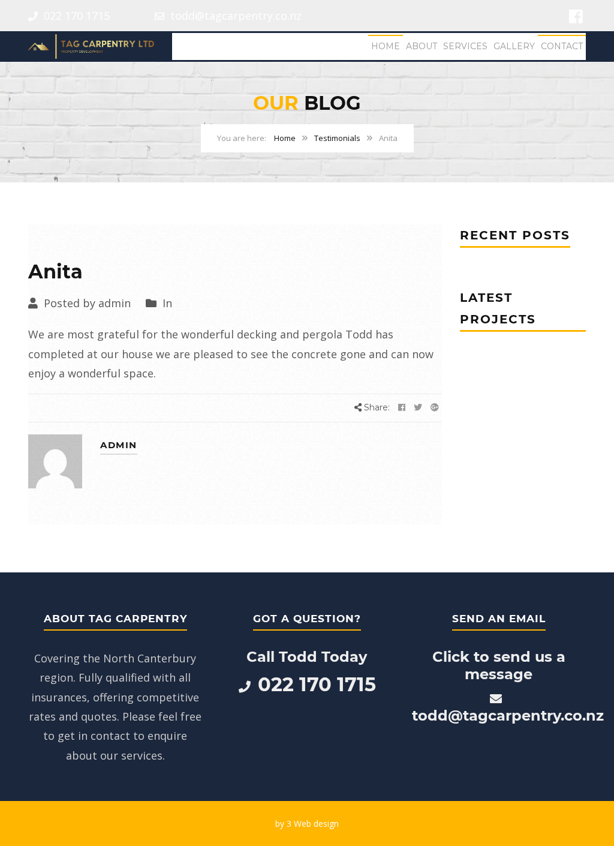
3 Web (299, 823)
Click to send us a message (498, 665)
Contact (562, 46)
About (421, 46)
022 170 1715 (75, 15)
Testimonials (337, 138)
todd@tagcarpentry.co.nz (234, 15)
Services (465, 46)
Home (385, 46)
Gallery (514, 46)
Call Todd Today (306, 656)
